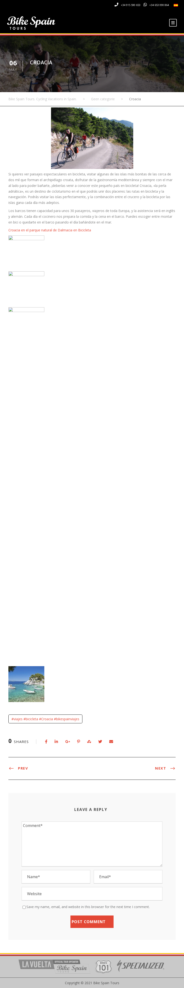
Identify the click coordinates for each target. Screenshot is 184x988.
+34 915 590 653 (130, 5)
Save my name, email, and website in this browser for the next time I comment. (88, 906)
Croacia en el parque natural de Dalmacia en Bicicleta (49, 230)
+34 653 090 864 (159, 5)
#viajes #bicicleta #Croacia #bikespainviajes (45, 719)
